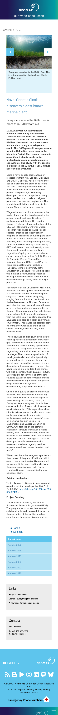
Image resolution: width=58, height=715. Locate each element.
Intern (35, 692)
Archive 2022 (14, 562)
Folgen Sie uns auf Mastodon (43, 674)
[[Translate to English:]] (29, 52)
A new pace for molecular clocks (24, 603)
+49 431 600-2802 (20, 631)
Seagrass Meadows (18, 594)
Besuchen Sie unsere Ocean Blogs (14, 674)
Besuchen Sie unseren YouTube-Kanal (22, 674)
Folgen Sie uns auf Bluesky (51, 674)
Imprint (21, 689)
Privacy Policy (34, 689)
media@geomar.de (17, 634)
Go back (18, 531)
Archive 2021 (14, 567)
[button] (54, 710)
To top (16, 528)
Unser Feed (7, 674)
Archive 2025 (14, 545)
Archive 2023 (14, 556)
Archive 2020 (14, 573)
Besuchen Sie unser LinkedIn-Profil (36, 674)
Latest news (14, 539)
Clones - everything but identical (23, 599)
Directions (25, 692)
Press (45, 689)
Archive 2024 (14, 550)
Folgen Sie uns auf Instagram (29, 674)
